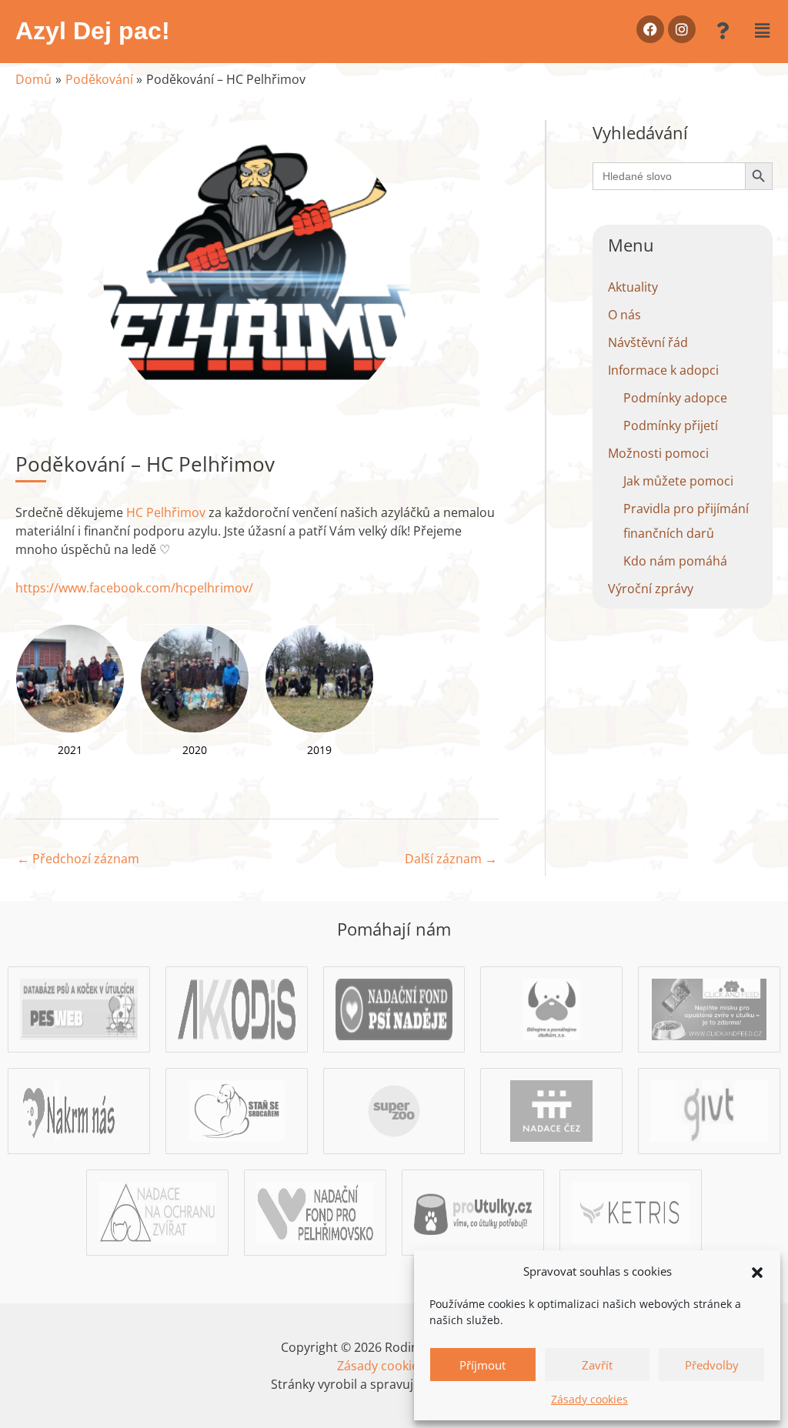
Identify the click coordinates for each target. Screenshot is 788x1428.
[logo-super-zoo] (394, 1109)
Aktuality (633, 287)
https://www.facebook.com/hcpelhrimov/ (134, 587)
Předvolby (712, 1365)
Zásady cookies (589, 1399)
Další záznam (451, 858)
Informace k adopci (663, 370)
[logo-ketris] (631, 1211)
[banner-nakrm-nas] (79, 1109)
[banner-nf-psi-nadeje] (394, 1007)
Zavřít (597, 1365)
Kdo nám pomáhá (675, 560)
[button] (757, 1271)
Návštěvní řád (648, 342)
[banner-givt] (709, 1109)
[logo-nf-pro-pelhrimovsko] (315, 1211)
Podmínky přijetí (670, 425)
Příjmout (482, 1365)
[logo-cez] (551, 1109)
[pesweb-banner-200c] (79, 1007)
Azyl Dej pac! (92, 31)
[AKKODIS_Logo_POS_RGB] (237, 1007)
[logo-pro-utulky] (473, 1211)
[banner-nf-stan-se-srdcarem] (237, 1109)
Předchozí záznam (78, 858)
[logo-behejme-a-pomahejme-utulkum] (551, 1007)
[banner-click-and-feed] (709, 1007)
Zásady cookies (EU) (394, 1365)
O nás (624, 314)
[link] (165, 512)
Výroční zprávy (650, 588)
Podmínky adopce (675, 397)
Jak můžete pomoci (678, 480)
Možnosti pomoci (658, 453)
